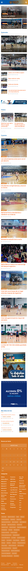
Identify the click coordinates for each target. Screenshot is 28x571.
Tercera (21, 496)
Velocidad (14, 553)
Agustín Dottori (11, 516)
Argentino (19, 519)
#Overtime (3, 490)
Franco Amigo (14, 532)
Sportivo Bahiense (15, 550)
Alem (18, 516)
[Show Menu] (2, 2)
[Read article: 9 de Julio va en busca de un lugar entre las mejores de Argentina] (14, 280)
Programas (13, 507)
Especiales (4, 503)
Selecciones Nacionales (22, 486)
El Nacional (4, 529)
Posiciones (13, 499)
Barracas (4, 524)
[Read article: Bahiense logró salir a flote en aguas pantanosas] (7, 117)
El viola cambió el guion (7, 421)
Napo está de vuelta (14, 78)
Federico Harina (5, 532)
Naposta (23, 540)
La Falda (13, 537)
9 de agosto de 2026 (6, 268)
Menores (21, 564)
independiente (16, 535)
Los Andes (9, 540)
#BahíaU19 (4, 488)
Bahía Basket (4, 493)
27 (13, 465)
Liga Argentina (14, 487)
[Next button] (4, 131)
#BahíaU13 (4, 481)
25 (6, 465)
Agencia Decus (20, 567)
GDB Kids (12, 479)
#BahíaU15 (4, 484)
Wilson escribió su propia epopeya (12, 66)
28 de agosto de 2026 (7, 50)
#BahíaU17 (4, 486)
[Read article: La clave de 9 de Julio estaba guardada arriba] (14, 334)
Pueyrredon (4, 545)
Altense (22, 516)
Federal (3, 505)
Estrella (10, 529)
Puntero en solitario (8, 16)
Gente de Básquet (12, 484)
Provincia (21, 480)
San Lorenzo (20, 545)
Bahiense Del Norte (6, 522)
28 (17, 465)
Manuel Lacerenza (7, 416)
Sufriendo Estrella (13, 84)
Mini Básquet (13, 494)
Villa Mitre (16, 555)
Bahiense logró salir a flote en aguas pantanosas (7, 125)
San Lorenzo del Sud (6, 548)
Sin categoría (22, 489)
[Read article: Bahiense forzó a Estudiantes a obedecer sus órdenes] (14, 201)
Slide (20, 491)
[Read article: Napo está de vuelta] (4, 80)
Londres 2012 (13, 492)
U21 (20, 509)
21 (17, 461)
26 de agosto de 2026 (6, 189)
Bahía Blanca (23, 522)
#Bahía (3, 477)
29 (21, 465)
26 (10, 465)
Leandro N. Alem (21, 537)
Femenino (4, 156)
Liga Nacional (13, 490)
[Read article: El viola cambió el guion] (23, 423)
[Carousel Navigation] (14, 131)
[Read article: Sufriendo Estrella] (4, 86)
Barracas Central (11, 524)
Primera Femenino (12, 504)
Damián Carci (5, 527)
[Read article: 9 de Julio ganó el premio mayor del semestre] (14, 307)
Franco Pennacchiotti (6, 535)
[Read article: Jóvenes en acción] (23, 429)
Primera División (21, 542)
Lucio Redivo (16, 540)
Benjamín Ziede (6, 423)
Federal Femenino (3, 508)
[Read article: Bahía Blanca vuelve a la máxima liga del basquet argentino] (14, 253)
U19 (20, 507)
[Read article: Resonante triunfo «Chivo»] (23, 416)
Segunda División (5, 550)
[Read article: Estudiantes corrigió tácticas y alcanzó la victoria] (14, 174)
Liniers (3, 540)
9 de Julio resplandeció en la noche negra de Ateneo (10, 26)
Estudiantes (16, 529)
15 (21, 458)
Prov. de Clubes (21, 477)
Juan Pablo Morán (6, 537)
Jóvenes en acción (6, 428)
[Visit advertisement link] (14, 102)
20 (13, 461)
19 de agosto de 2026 (6, 216)
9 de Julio (4, 516)
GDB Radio (13, 481)
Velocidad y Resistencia (7, 555)
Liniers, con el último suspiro (16, 72)
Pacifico (8, 542)
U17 (20, 505)
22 (21, 461)
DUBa (2, 501)
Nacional (12, 496)
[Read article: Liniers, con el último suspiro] (4, 74)
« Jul (2, 470)
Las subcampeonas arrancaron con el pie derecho (17, 91)
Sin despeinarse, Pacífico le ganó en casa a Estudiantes (20, 125)
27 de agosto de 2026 (13, 86)
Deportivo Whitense (21, 527)
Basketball (3, 499)
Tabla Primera (22, 493)
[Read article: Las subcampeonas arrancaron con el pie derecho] (4, 92)
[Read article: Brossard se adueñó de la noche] (14, 228)
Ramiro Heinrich (12, 545)
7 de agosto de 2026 (6, 295)
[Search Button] (26, 2)
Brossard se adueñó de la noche (11, 239)
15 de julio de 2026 (6, 322)
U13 (20, 500)
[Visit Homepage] (14, 2)
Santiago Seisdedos (7, 429)
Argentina (13, 519)
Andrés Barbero (5, 519)
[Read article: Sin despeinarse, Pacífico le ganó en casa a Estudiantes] (21, 117)
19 (10, 461)
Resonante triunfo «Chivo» (8, 414)
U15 (20, 502)
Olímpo (3, 542)
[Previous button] (2, 131)
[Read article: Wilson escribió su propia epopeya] (14, 63)
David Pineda (12, 527)
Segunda (5, 13)
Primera (12, 501)
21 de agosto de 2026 (6, 418)
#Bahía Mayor (4, 479)
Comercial (19, 524)
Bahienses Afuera (3, 495)
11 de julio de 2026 (6, 349)
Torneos (21, 498)
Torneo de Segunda (6, 553)
